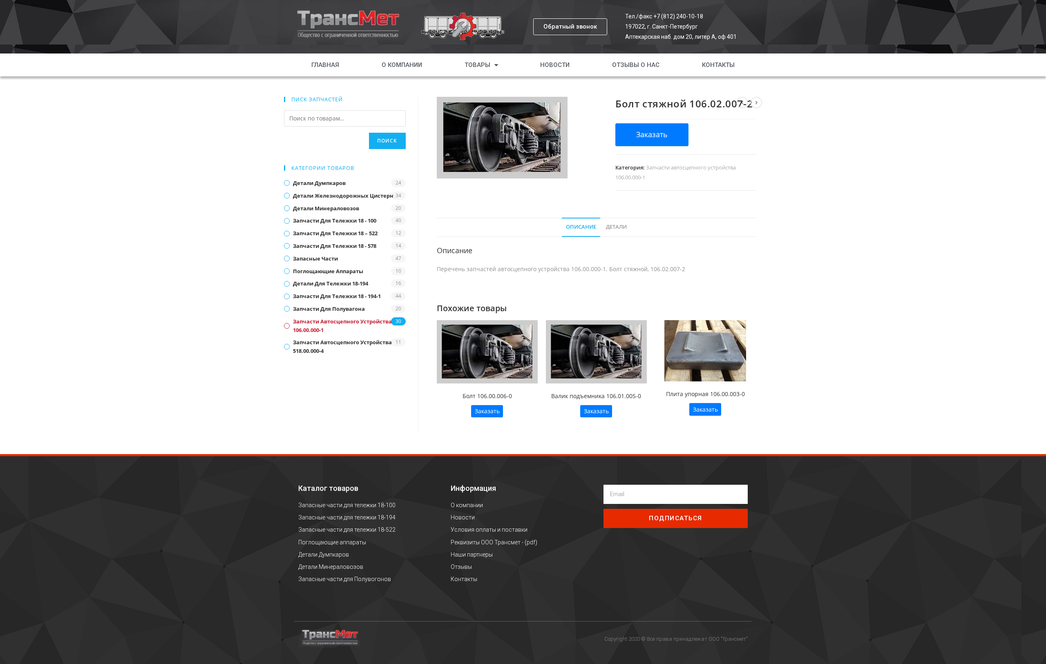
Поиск (387, 140)
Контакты (718, 65)
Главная (325, 65)
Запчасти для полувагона (329, 308)
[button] (570, 26)
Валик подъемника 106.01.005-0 (596, 396)
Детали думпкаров (319, 183)
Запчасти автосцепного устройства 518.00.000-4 (342, 346)
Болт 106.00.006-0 (487, 396)
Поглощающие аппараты (328, 271)
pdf (531, 542)
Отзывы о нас (635, 65)
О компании (402, 65)
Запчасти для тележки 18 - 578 (334, 246)
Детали (616, 226)
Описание (581, 226)
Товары (477, 65)
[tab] (581, 227)
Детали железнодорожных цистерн (343, 195)
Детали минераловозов (326, 208)
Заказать (487, 411)
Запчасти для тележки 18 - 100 (334, 220)
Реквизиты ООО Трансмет (486, 542)
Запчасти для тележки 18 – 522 (335, 233)
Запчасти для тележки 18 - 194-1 (337, 296)
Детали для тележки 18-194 (330, 283)
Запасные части (315, 258)
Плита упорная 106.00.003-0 (705, 394)
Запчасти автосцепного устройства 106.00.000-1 (342, 326)
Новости (555, 65)
